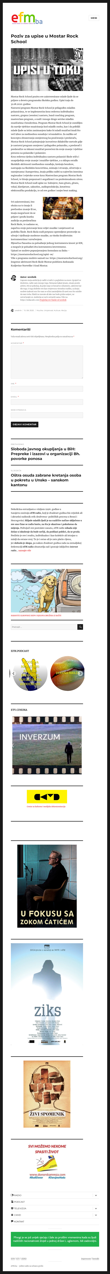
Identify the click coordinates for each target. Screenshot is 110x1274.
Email (15, 397)
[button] (13, 745)
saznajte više (24, 550)
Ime (13, 384)
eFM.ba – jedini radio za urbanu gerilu (27, 1266)
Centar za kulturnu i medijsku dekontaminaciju (46, 806)
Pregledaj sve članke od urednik (53, 300)
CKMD (24, 1259)
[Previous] (13, 673)
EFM (13, 1259)
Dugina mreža (66, 673)
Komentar (17, 343)
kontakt (95, 1259)
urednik (18, 310)
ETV (18, 1259)
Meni (94, 18)
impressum (86, 1259)
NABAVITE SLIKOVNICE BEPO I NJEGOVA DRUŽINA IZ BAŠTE (36, 615)
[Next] (80, 673)
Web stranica (18, 410)
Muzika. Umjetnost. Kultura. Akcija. (52, 310)
